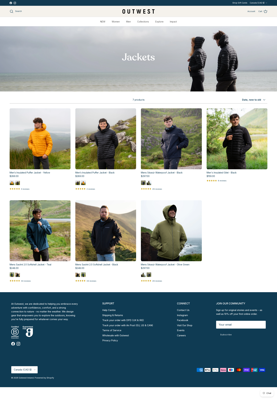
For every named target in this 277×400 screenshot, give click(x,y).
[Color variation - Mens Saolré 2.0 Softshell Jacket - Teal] (12, 276)
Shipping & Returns (112, 315)
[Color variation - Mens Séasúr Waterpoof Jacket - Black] (143, 184)
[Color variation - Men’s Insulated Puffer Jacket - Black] (17, 184)
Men (128, 21)
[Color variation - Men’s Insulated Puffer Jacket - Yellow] (12, 184)
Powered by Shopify (44, 378)
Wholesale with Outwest (115, 335)
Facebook (182, 320)
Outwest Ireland (26, 378)
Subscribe (226, 334)
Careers (181, 335)
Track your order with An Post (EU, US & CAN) (127, 325)
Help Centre (109, 310)
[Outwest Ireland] (138, 11)
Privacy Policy (110, 340)
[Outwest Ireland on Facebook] (11, 3)
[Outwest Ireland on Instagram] (15, 3)
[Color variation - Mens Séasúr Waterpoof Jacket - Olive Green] (149, 184)
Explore (159, 21)
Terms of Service (111, 330)
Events (181, 330)
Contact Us (183, 310)
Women (116, 21)
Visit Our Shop (184, 325)
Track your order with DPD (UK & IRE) (123, 320)
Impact (173, 21)
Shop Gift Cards (239, 3)
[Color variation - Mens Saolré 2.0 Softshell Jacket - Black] (17, 276)
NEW (102, 21)
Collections (143, 21)
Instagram (182, 315)
